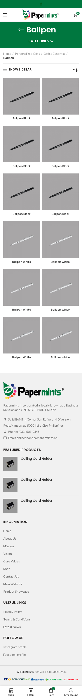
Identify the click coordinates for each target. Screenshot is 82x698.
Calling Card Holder (36, 459)
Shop (6, 569)
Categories (38, 41)
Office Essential (54, 53)
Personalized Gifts (27, 53)
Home (7, 53)
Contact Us (11, 576)
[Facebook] (41, 4)
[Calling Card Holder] (10, 464)
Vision (7, 553)
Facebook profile (14, 654)
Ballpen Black (21, 118)
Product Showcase (16, 591)
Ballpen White (21, 262)
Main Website (12, 584)
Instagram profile (15, 647)
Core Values (11, 561)
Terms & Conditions (17, 619)
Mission (8, 546)
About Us (9, 538)
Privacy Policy (12, 611)
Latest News (12, 627)
